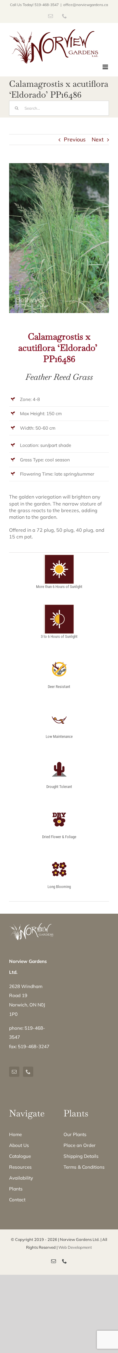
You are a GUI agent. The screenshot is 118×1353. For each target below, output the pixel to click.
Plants (16, 1189)
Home (15, 1134)
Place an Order (80, 1145)
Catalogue (20, 1156)
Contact (17, 1200)
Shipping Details (81, 1156)
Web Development (75, 1247)
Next (97, 139)
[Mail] (14, 1072)
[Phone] (28, 1072)
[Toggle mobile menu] (106, 67)
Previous (75, 139)
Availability (21, 1178)
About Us (19, 1145)
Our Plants (75, 1134)
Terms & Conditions (84, 1167)
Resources (20, 1167)
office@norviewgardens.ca (85, 4)
